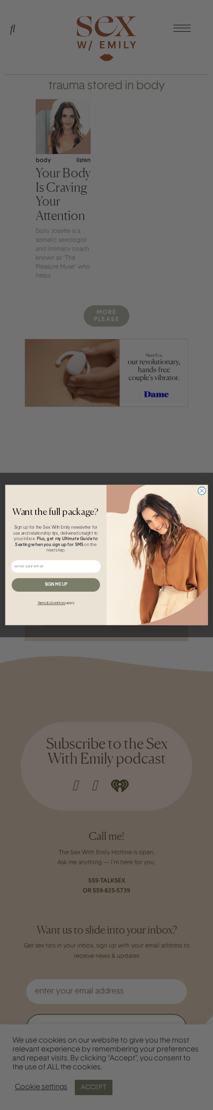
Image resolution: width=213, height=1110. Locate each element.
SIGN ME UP (56, 585)
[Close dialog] (202, 491)
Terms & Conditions (52, 603)
